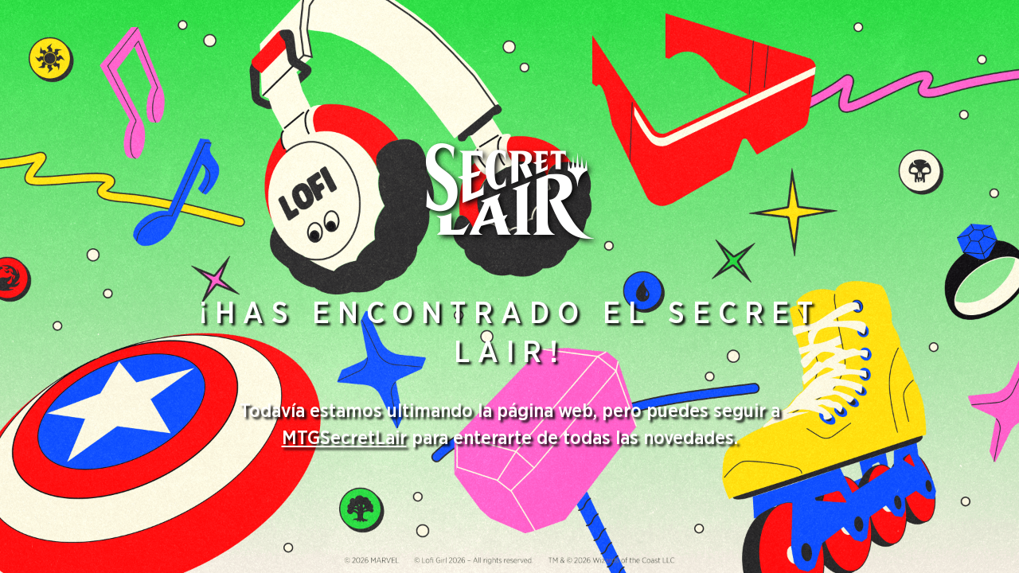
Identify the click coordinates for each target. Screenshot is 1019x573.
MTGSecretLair (344, 438)
